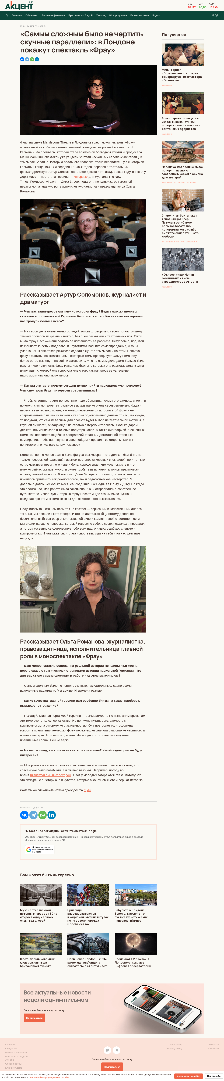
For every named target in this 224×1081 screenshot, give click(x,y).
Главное (17, 15)
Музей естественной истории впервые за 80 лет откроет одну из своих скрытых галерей (39, 915)
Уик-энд (101, 15)
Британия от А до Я (80, 15)
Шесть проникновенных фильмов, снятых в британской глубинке (37, 962)
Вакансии (213, 1048)
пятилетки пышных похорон (50, 775)
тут (87, 790)
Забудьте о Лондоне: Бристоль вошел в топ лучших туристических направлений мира (131, 915)
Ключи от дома (139, 15)
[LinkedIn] (37, 59)
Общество (32, 15)
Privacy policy (174, 1048)
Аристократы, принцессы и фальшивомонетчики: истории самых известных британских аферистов (181, 123)
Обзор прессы (118, 15)
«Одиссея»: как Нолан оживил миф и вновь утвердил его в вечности (180, 278)
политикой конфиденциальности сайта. (50, 1077)
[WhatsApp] (32, 59)
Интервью (192, 242)
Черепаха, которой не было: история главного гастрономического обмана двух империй (182, 172)
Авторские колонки (185, 183)
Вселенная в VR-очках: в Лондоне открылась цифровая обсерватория (133, 962)
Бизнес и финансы (53, 15)
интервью (81, 176)
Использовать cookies (188, 1076)
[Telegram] (27, 59)
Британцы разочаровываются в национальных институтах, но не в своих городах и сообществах (88, 917)
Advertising (176, 1044)
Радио (156, 15)
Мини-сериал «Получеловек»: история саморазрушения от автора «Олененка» (182, 75)
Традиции (167, 242)
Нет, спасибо (213, 1076)
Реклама (214, 1044)
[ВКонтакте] (22, 59)
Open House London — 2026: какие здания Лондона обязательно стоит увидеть (87, 962)
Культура (167, 86)
